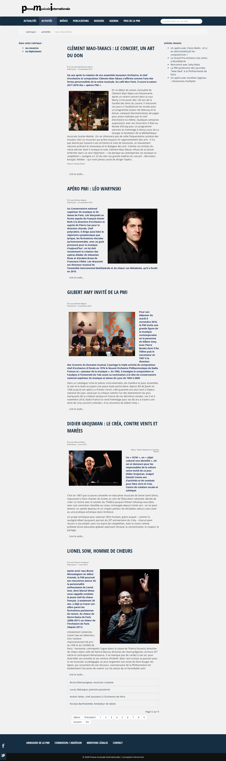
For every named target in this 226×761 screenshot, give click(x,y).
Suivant (77, 721)
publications (81, 21)
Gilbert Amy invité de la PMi (97, 292)
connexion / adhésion (68, 743)
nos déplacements (33, 51)
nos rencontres (32, 48)
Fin (87, 721)
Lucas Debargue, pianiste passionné (90, 689)
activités (47, 21)
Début (76, 717)
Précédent (90, 717)
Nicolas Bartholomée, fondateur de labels (93, 703)
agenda (113, 21)
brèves (64, 21)
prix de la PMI (132, 21)
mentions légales (97, 743)
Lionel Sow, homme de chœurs (99, 550)
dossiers (99, 21)
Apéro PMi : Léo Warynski (94, 188)
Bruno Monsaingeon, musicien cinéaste (91, 682)
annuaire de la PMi (38, 743)
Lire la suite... (76, 174)
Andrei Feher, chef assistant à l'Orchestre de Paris (97, 696)
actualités (30, 21)
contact (118, 743)
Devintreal (139, 757)
